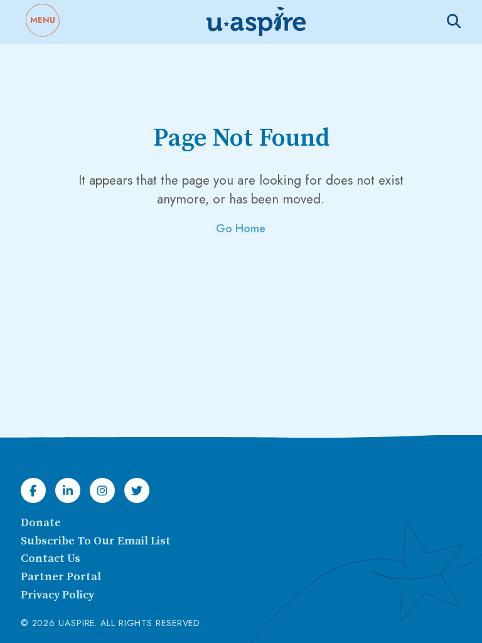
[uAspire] (254, 22)
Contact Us (50, 558)
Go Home (240, 228)
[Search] (454, 21)
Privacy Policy (57, 595)
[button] (42, 22)
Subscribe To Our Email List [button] (96, 541)
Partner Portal (61, 577)
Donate (41, 523)
